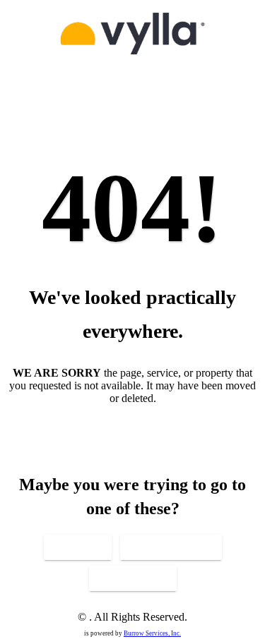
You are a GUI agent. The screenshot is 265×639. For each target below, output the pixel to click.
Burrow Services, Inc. (152, 633)
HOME (77, 547)
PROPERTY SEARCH (171, 547)
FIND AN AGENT (132, 578)
